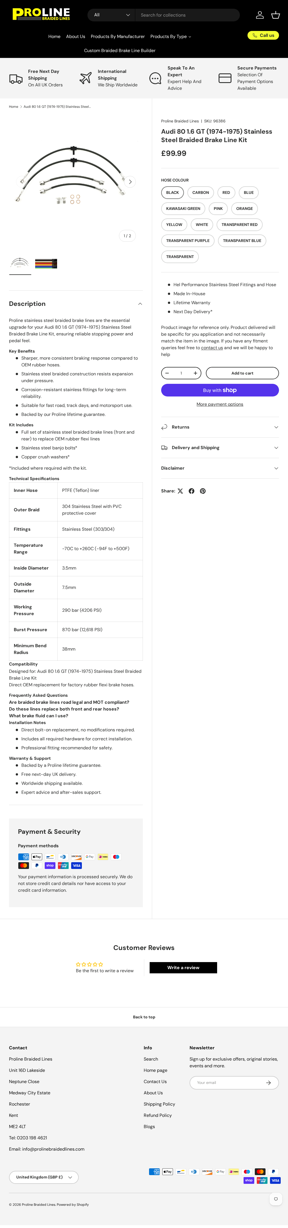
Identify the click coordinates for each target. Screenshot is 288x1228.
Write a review (183, 968)
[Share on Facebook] (191, 491)
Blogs (149, 1127)
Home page (155, 1070)
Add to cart (242, 373)
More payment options (220, 404)
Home (13, 106)
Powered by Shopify (73, 1204)
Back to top (144, 1016)
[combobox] (163, 15)
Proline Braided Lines (180, 121)
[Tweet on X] (180, 491)
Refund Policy (158, 1115)
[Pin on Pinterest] (202, 491)
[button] (275, 15)
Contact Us (155, 1081)
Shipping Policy (159, 1104)
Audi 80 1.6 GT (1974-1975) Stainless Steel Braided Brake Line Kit (57, 106)
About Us (153, 1093)
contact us (212, 348)
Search (151, 1059)
